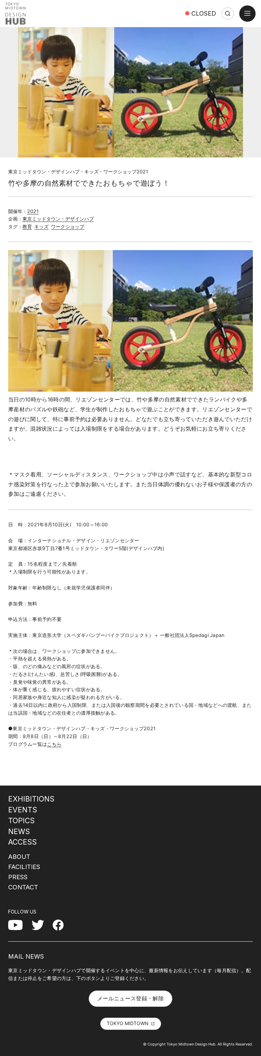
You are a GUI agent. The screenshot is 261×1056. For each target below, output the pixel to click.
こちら (54, 744)
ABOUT (19, 856)
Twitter (41, 924)
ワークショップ (67, 226)
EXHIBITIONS (31, 798)
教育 (27, 226)
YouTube (19, 924)
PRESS (18, 877)
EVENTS (22, 809)
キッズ (41, 226)
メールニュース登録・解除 (130, 998)
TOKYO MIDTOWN (128, 1023)
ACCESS (22, 841)
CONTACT (23, 887)
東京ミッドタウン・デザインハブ (58, 219)
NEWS (19, 831)
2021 (33, 211)
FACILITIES (24, 866)
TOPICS (21, 820)
